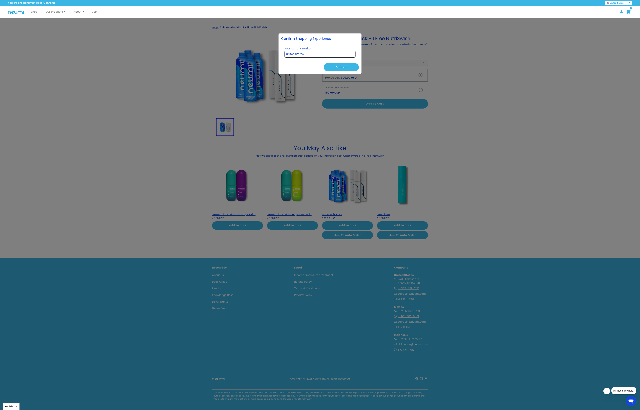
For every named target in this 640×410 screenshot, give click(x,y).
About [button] (78, 12)
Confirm (341, 67)
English (9, 406)
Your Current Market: (298, 48)
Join (95, 12)
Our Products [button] (55, 12)
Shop (34, 12)
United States (616, 3)
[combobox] (11, 406)
